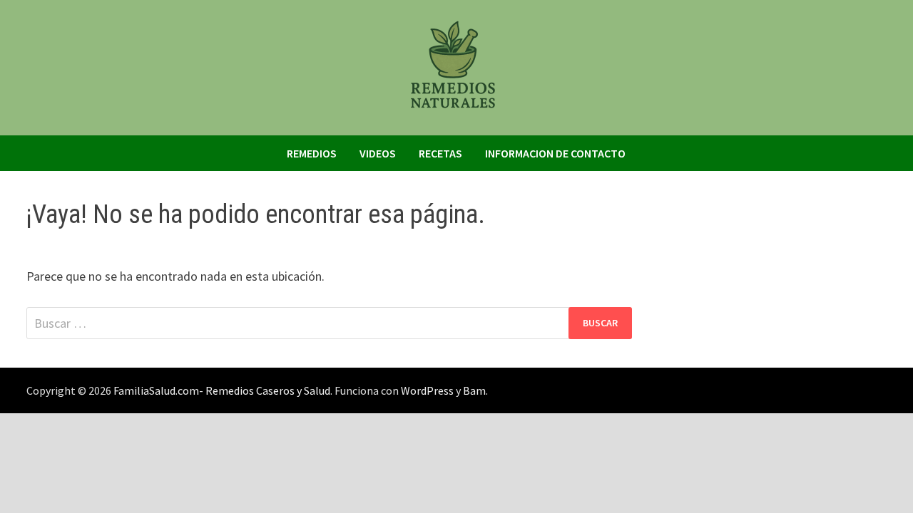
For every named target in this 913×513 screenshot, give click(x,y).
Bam (474, 390)
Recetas (440, 153)
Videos (377, 153)
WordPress (427, 390)
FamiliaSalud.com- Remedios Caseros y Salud (221, 390)
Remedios (312, 153)
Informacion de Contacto (555, 153)
